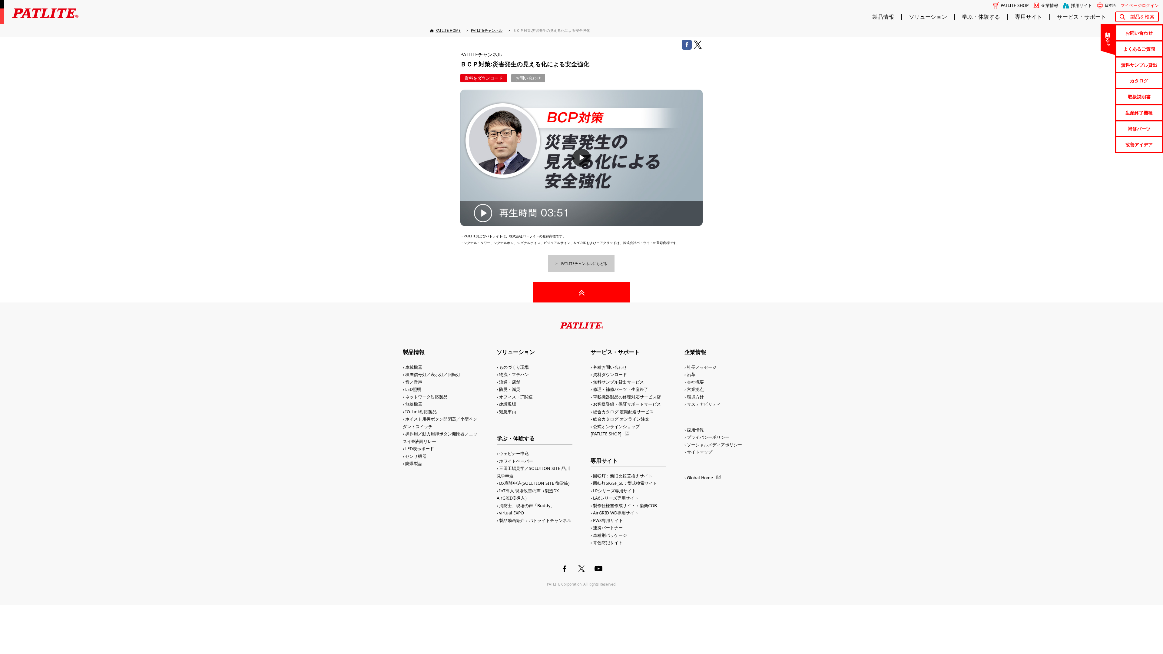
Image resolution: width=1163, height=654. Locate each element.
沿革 (691, 374)
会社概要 (695, 382)
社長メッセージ (702, 367)
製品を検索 (1142, 16)
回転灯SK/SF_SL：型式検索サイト (625, 483)
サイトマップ (699, 452)
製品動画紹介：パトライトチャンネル (535, 520)
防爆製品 (413, 463)
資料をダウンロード (484, 78)
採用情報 (695, 430)
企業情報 (1049, 5)
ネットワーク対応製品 (426, 397)
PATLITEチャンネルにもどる (584, 263)
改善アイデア (1139, 144)
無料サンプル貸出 (1139, 65)
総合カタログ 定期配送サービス (623, 412)
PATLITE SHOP (1015, 5)
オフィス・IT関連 (516, 397)
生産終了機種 (1139, 113)
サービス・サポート (1081, 17)
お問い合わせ (1139, 33)
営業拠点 (695, 389)
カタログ (1139, 81)
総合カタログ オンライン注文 (621, 419)
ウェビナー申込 (514, 453)
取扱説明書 (1139, 97)
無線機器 (413, 404)
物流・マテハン (514, 374)
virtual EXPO (511, 513)
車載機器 (413, 367)
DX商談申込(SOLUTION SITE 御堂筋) (534, 483)
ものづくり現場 (514, 367)
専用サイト (1028, 17)
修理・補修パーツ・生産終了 (620, 389)
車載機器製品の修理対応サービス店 (627, 397)
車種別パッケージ (610, 535)
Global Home (700, 478)
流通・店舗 (509, 382)
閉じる (1108, 34)
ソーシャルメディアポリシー (714, 445)
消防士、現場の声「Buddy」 (527, 505)
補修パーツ (1139, 129)
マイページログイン (1140, 5)
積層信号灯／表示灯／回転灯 (432, 374)
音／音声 (413, 382)
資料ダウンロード (610, 374)
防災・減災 (509, 389)
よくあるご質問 (1139, 49)
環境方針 (695, 397)
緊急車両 (507, 412)
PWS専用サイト (608, 520)
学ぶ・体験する (981, 17)
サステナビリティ (704, 404)
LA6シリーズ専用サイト (615, 498)
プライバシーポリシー (708, 437)
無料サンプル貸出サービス (618, 382)
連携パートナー (608, 527)
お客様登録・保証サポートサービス (627, 404)
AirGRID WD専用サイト (615, 513)
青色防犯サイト (608, 542)
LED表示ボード (419, 448)
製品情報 (883, 17)
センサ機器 (415, 456)
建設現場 (507, 404)
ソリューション (928, 17)
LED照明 (413, 389)
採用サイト (1081, 5)
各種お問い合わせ (610, 367)
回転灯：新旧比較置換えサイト (622, 476)
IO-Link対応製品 (421, 412)
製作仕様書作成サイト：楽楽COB (625, 505)
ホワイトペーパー (516, 461)
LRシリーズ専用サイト (614, 491)
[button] (581, 158)
